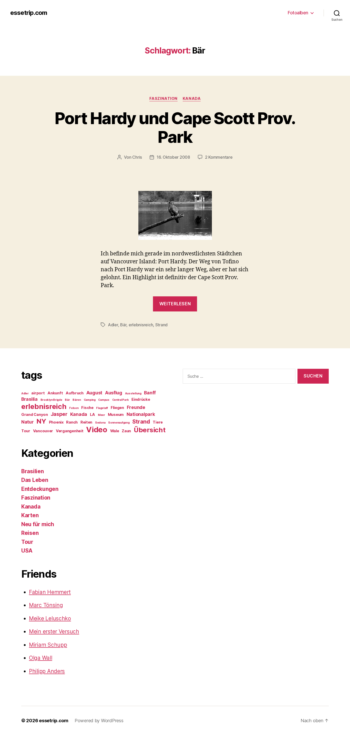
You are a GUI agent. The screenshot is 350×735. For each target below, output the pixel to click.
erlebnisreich (141, 324)
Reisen (29, 533)
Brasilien (32, 471)
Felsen (73, 408)
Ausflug (113, 392)
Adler (113, 324)
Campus (103, 400)
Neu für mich (37, 524)
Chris (137, 157)
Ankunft (55, 393)
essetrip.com (28, 13)
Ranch (72, 422)
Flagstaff (102, 408)
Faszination (163, 98)
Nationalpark (141, 414)
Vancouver (43, 431)
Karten (29, 515)
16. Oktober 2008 (173, 157)
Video (96, 429)
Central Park (120, 400)
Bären (77, 400)
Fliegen (117, 407)
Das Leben (34, 480)
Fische (87, 407)
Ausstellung (133, 393)
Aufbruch (75, 393)
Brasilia (29, 399)
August (94, 392)
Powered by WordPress (99, 720)
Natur (27, 422)
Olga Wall (40, 658)
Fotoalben (298, 12)
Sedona (100, 422)
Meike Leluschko (50, 618)
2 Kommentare (219, 157)
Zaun (126, 431)
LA (92, 414)
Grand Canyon (34, 414)
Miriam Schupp (48, 645)
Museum (116, 414)
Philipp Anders (47, 671)
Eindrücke (140, 399)
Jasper (59, 414)
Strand (161, 324)
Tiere (158, 422)
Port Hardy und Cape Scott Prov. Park (175, 127)
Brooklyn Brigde (51, 400)
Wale (114, 431)
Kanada (192, 98)
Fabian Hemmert (50, 592)
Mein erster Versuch (54, 631)
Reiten (86, 422)
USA (27, 550)
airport (38, 393)
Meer (101, 415)
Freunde (136, 407)
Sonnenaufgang (119, 422)
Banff (150, 392)
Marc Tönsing (46, 605)
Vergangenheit (70, 431)
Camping (90, 400)
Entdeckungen (39, 489)
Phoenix (56, 422)
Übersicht (150, 430)
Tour (25, 431)
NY (41, 421)
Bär (123, 324)
